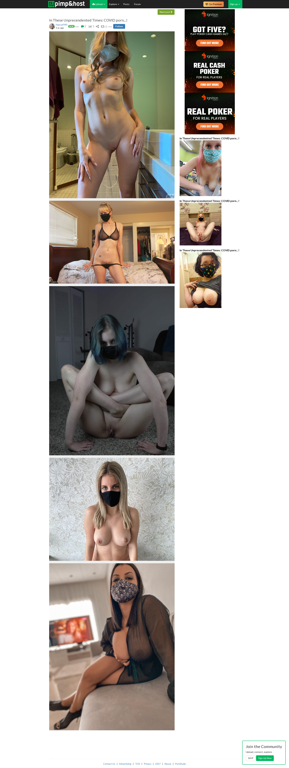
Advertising (125, 763)
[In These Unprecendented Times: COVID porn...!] (210, 168)
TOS (137, 763)
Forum (137, 4)
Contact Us (109, 763)
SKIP (250, 758)
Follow (119, 26)
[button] (77, 26)
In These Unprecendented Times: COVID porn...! (88, 20)
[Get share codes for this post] (97, 26)
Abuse (167, 763)
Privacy (147, 763)
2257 (158, 763)
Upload (99, 4)
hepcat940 (61, 24)
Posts (126, 4)
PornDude (180, 763)
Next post (165, 12)
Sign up (234, 4)
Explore (113, 4)
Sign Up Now (265, 758)
